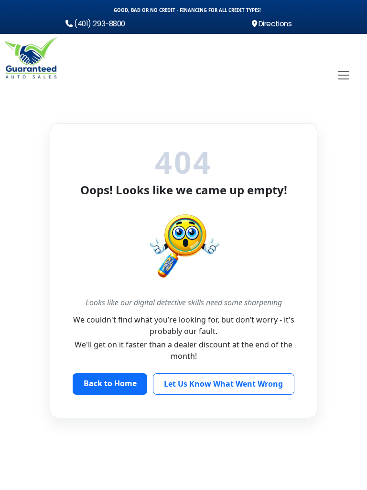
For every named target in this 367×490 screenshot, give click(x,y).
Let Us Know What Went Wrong (223, 384)
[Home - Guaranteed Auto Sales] (31, 57)
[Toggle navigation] (343, 75)
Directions (274, 24)
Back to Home (110, 383)
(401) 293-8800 (99, 24)
